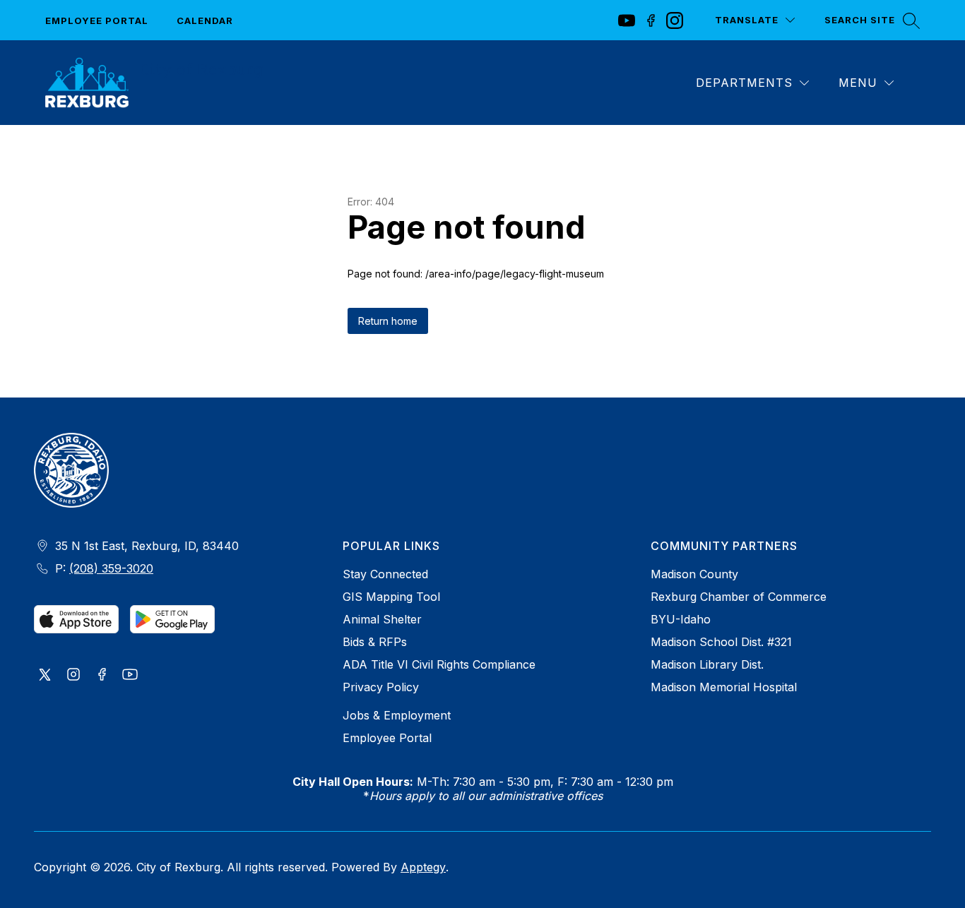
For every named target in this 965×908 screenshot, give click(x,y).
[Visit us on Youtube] (130, 675)
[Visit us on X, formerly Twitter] (45, 675)
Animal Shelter (382, 619)
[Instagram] (674, 20)
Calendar (205, 20)
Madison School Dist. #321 (721, 642)
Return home (388, 321)
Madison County (694, 574)
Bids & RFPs (375, 642)
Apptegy (423, 867)
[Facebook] (650, 20)
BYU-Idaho (681, 619)
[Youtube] (626, 20)
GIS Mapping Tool (391, 597)
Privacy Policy (381, 687)
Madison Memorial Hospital (724, 687)
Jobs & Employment (397, 715)
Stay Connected (385, 574)
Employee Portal (96, 20)
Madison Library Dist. (707, 664)
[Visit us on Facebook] (101, 675)
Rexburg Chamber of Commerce (739, 597)
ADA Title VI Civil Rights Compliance (439, 664)
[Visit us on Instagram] (73, 675)
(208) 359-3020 (111, 568)
